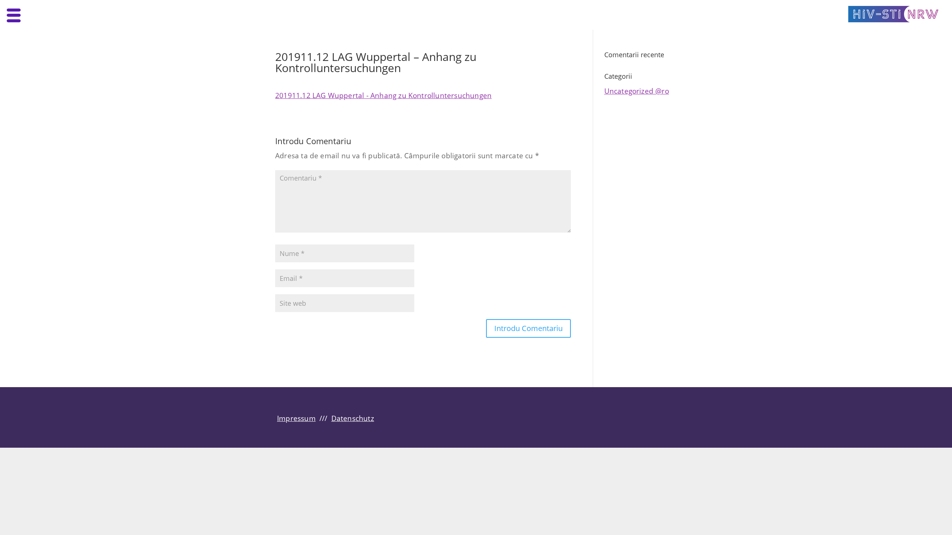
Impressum (296, 418)
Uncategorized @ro (636, 91)
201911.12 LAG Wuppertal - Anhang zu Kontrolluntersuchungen (383, 95)
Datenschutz (352, 418)
